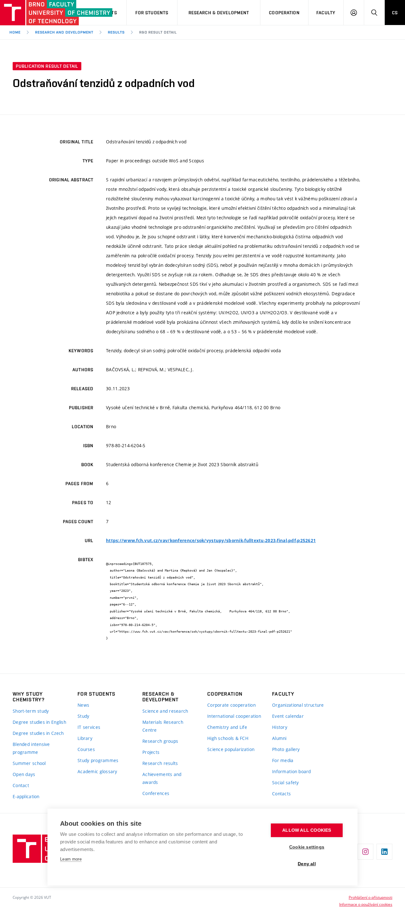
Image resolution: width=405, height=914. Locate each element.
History (279, 727)
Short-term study (31, 711)
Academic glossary (97, 771)
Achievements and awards (161, 778)
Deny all (307, 863)
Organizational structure (298, 705)
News (83, 705)
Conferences (155, 793)
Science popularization (230, 749)
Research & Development (219, 12)
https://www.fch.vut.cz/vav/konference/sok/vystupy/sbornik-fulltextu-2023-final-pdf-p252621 (211, 540)
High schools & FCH (227, 738)
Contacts (281, 794)
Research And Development (64, 32)
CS (395, 12)
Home (15, 32)
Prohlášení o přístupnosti (370, 897)
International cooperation (234, 716)
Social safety (285, 782)
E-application (26, 796)
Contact (21, 785)
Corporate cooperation (231, 705)
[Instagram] (365, 852)
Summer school (29, 763)
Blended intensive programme (31, 748)
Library (85, 738)
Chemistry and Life (227, 727)
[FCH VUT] (35, 12)
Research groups (160, 741)
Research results (160, 763)
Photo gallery (286, 749)
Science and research (165, 711)
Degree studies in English (39, 722)
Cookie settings (306, 847)
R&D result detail (158, 32)
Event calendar (288, 716)
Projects (150, 752)
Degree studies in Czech (38, 733)
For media (283, 760)
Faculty (325, 12)
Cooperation (284, 12)
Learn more (71, 859)
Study (83, 716)
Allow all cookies (306, 830)
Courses (86, 749)
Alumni (279, 738)
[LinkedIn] (384, 852)
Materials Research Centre (162, 726)
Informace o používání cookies (365, 904)
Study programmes (98, 760)
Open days (24, 774)
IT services (89, 727)
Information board (291, 771)
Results (116, 32)
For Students (151, 12)
